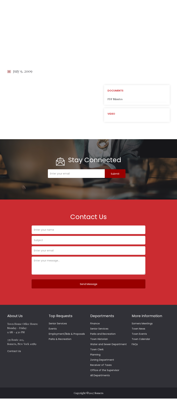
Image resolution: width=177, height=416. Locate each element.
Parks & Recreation (60, 339)
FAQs (135, 344)
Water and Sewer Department (108, 344)
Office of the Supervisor (104, 370)
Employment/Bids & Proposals (67, 334)
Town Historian (99, 339)
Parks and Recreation (103, 334)
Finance (95, 323)
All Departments (100, 375)
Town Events (139, 334)
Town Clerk (97, 349)
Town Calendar (141, 339)
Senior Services (58, 323)
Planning (95, 354)
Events (53, 328)
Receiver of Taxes (101, 365)
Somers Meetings (142, 323)
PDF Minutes (115, 99)
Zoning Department (102, 360)
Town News (138, 328)
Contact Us (14, 351)
